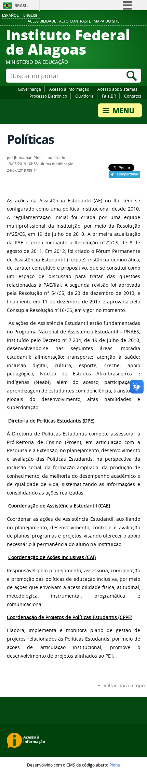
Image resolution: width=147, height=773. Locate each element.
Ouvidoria (84, 96)
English (31, 15)
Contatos (132, 96)
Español (10, 15)
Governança (29, 89)
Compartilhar (127, 174)
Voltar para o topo (124, 685)
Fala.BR (109, 96)
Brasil (21, 6)
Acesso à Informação (69, 89)
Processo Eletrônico (48, 96)
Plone (114, 765)
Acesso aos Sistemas (117, 89)
